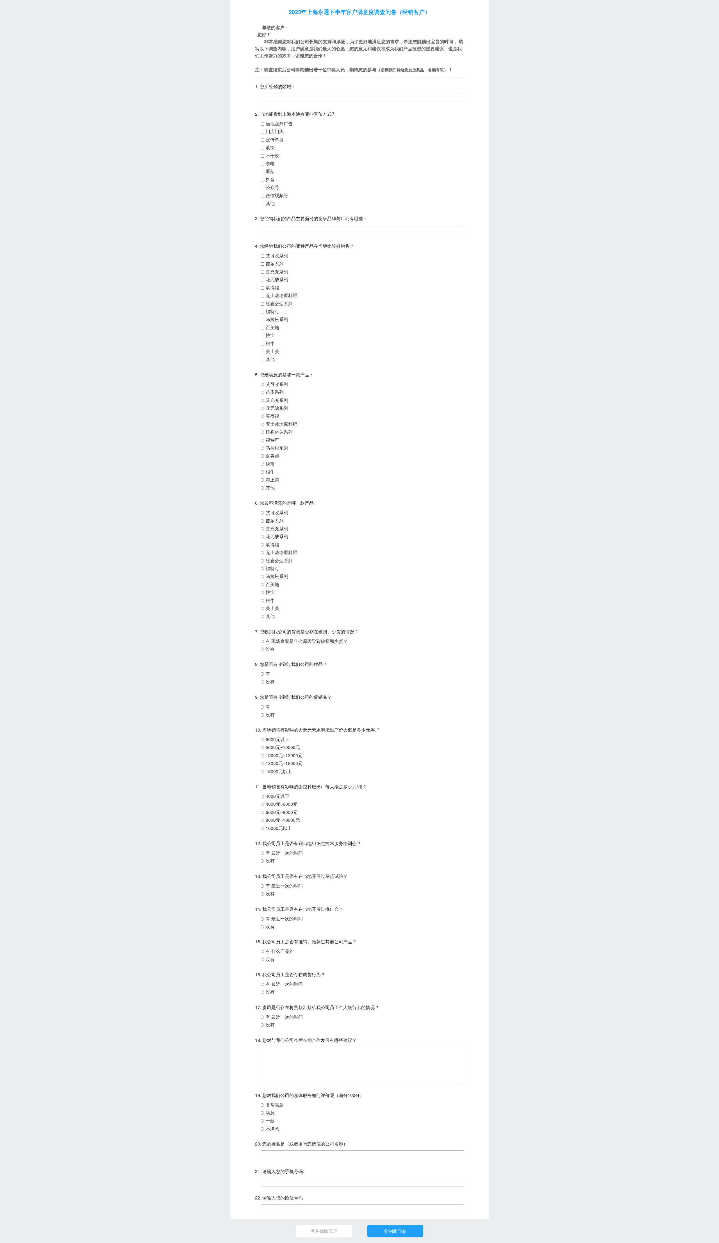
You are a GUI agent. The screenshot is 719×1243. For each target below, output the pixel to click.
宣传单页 (275, 139)
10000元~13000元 (284, 755)
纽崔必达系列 (279, 303)
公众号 (272, 187)
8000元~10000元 (283, 820)
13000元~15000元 (284, 763)
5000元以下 (277, 739)
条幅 (270, 163)
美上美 (272, 351)
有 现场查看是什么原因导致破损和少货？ (307, 641)
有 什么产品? (279, 951)
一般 (270, 1120)
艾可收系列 (277, 255)
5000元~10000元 (283, 747)
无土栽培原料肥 (281, 295)
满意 (270, 1112)
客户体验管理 (324, 1231)
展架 (270, 171)
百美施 (272, 327)
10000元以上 (279, 828)
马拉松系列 (277, 319)
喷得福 (272, 287)
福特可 (272, 311)
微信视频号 (277, 195)
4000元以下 (277, 796)
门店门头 (275, 131)
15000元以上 (279, 771)
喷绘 (270, 147)
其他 (270, 203)
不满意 (272, 1128)
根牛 (270, 343)
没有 (270, 649)
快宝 (270, 335)
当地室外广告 (279, 123)
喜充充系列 (277, 271)
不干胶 (272, 155)
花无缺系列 (277, 279)
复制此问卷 (395, 1231)
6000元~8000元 (281, 812)
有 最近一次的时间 (284, 853)
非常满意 (275, 1104)
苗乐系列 (275, 263)
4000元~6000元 (281, 804)
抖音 (270, 179)
